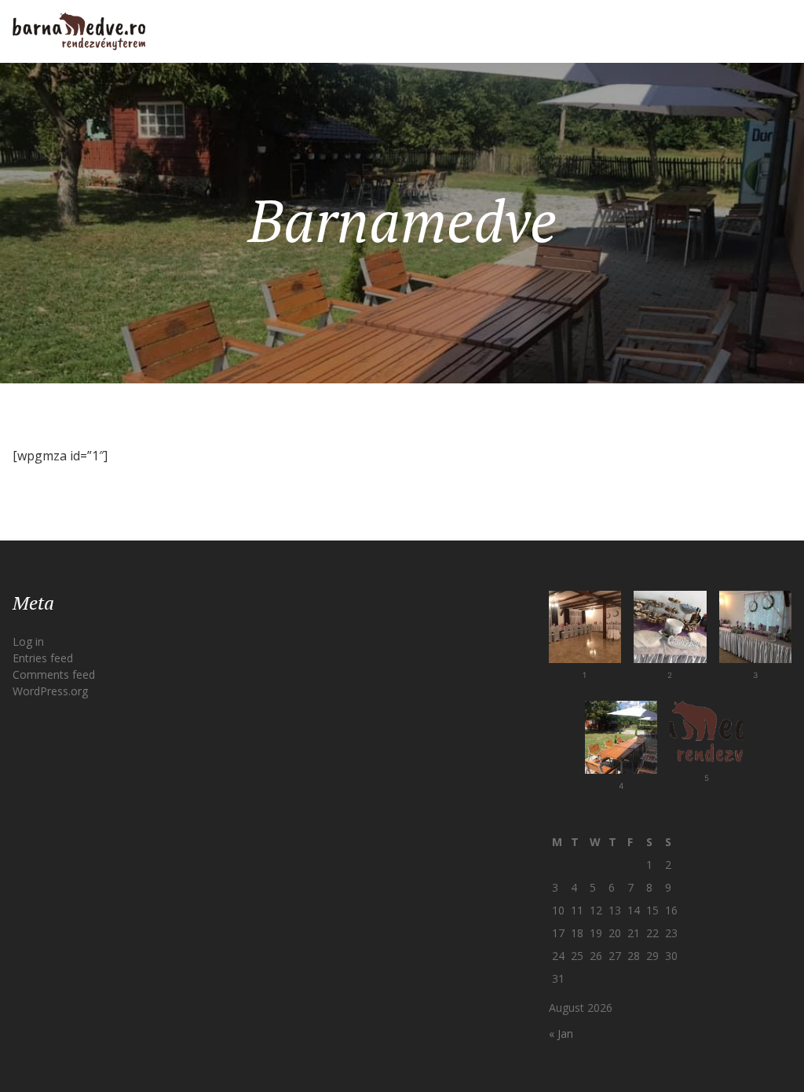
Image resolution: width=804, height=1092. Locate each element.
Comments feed (54, 674)
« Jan (561, 1033)
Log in (28, 641)
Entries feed (43, 657)
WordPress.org (50, 690)
